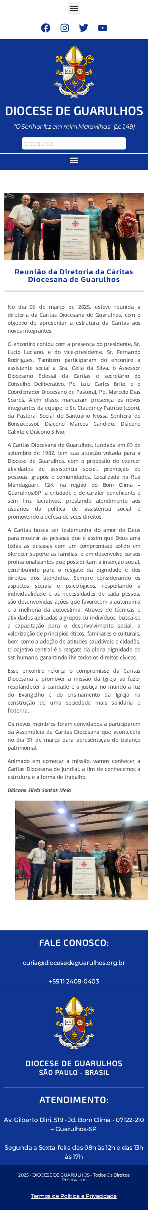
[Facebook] (45, 27)
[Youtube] (102, 27)
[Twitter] (83, 27)
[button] (74, 8)
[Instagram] (64, 27)
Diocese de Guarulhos (74, 110)
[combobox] (74, 143)
